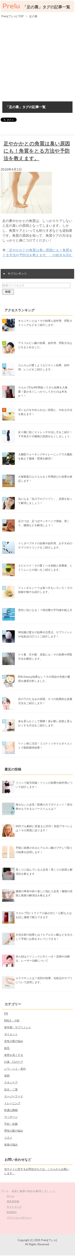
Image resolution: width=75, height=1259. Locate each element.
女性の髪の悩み (13, 1041)
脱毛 (7, 1048)
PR (6, 1013)
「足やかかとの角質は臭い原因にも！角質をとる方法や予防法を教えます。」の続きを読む (37, 252)
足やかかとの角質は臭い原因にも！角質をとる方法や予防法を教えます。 (37, 151)
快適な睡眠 (11, 1110)
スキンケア (11, 1082)
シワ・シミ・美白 (15, 1068)
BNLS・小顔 (11, 1020)
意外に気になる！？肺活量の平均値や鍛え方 (45, 610)
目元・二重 (11, 1089)
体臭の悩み (11, 1144)
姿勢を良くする (13, 1055)
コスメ (8, 1137)
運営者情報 (13, 1201)
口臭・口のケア (13, 1061)
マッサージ (11, 1117)
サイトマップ (14, 1206)
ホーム (10, 1196)
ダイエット (11, 1034)
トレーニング (12, 1103)
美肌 (7, 1075)
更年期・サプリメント (17, 1027)
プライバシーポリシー (19, 1217)
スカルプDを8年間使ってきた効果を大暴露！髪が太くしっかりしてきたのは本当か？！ (43, 391)
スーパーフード (13, 1096)
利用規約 (12, 1212)
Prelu (11, 5)
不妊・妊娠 (11, 1123)
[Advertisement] (37, 59)
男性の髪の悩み (13, 1130)
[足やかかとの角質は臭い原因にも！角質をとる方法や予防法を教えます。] (26, 211)
